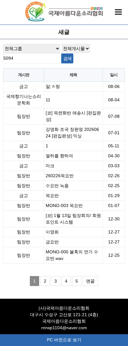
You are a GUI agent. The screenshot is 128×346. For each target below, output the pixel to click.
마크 (50, 165)
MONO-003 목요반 (64, 205)
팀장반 (23, 116)
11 (48, 99)
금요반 (52, 241)
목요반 (52, 195)
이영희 (52, 231)
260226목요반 (60, 175)
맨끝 (90, 281)
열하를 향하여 (59, 155)
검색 (67, 58)
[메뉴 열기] (118, 12)
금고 (23, 86)
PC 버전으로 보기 (64, 339)
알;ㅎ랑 (53, 86)
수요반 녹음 (57, 185)
